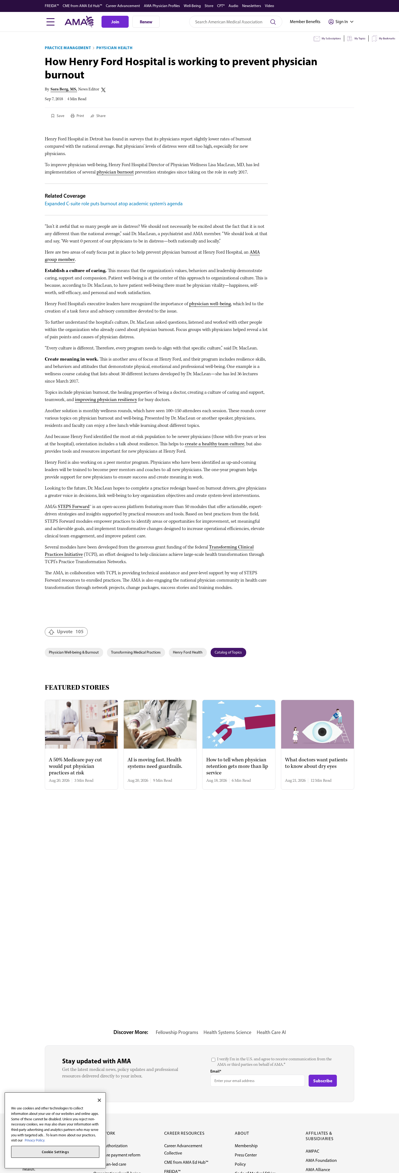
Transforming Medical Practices (136, 652)
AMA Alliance (318, 1169)
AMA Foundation (321, 1160)
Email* (215, 1071)
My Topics (359, 38)
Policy (240, 1164)
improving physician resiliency (106, 400)
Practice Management (68, 47)
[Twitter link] (103, 90)
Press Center (246, 1155)
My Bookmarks (387, 38)
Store (209, 6)
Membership (246, 1145)
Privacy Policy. (35, 1140)
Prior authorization (110, 1145)
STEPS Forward (74, 507)
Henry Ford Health (187, 652)
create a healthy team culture (214, 444)
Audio (233, 6)
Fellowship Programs (177, 1032)
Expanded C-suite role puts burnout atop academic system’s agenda (114, 204)
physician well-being (210, 304)
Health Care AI (271, 1032)
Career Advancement (123, 6)
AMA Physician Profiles (162, 6)
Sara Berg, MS (63, 89)
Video (269, 6)
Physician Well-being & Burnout (74, 652)
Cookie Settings (55, 1152)
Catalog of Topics (228, 652)
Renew (146, 21)
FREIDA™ (52, 6)
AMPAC (312, 1151)
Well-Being (192, 6)
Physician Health (114, 47)
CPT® (221, 6)
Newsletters (251, 6)
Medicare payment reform (116, 1155)
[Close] (99, 1100)
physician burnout (115, 172)
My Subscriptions (331, 38)
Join (115, 21)
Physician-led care (109, 1164)
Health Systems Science (227, 1032)
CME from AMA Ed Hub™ (82, 6)
